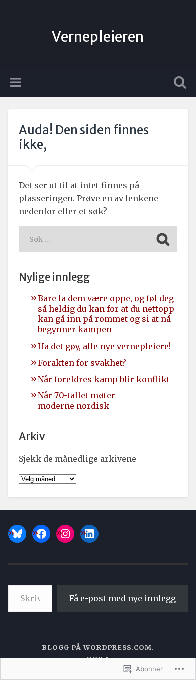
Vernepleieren (98, 37)
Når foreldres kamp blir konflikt (104, 379)
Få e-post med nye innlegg (122, 598)
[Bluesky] (17, 534)
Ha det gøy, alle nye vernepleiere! (104, 346)
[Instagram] (65, 534)
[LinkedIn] (89, 534)
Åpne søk (178, 83)
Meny (16, 83)
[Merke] (98, 239)
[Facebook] (41, 534)
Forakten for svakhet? (82, 363)
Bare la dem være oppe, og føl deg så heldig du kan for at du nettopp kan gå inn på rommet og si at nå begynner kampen (106, 313)
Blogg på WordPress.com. (98, 647)
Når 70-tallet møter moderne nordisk (76, 400)
